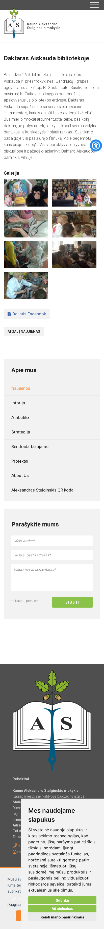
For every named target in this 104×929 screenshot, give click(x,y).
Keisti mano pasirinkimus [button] (62, 917)
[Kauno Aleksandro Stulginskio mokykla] (14, 26)
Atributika (20, 417)
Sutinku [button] (62, 900)
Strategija (20, 431)
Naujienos (20, 388)
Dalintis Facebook (28, 313)
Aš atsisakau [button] (62, 908)
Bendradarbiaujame (29, 446)
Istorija (18, 402)
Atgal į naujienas (24, 331)
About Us (20, 475)
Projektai (19, 461)
